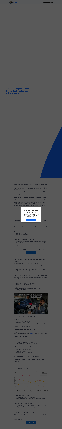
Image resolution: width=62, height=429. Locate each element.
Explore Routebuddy (31, 219)
